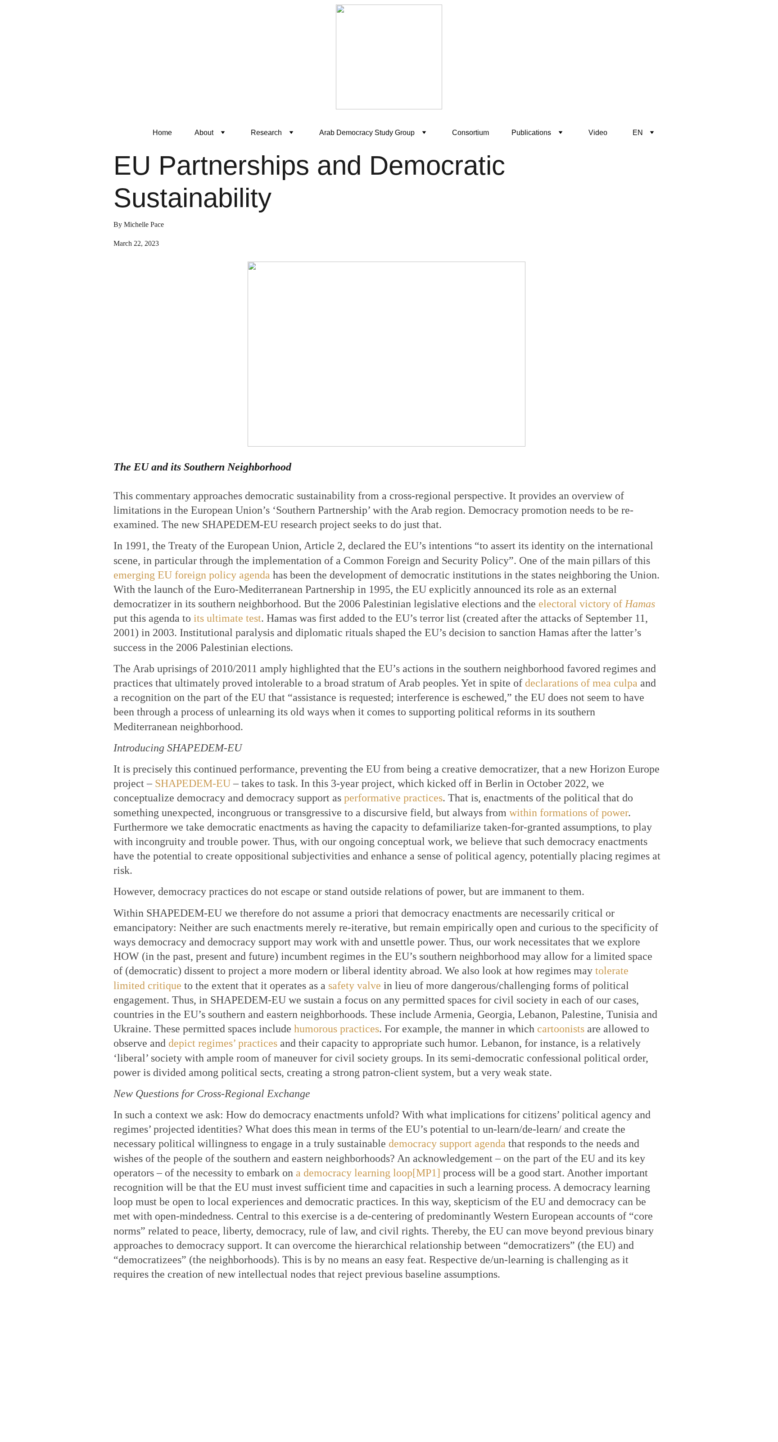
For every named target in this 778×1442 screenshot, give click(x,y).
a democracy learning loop (354, 1173)
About (203, 132)
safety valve (354, 985)
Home (162, 132)
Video (597, 132)
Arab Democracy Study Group (367, 132)
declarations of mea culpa (581, 683)
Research (266, 132)
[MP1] (426, 1173)
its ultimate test (227, 618)
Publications (531, 132)
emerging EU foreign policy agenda (191, 575)
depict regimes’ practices (222, 1043)
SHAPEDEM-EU (193, 783)
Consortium (470, 132)
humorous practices (336, 1029)
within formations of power (568, 812)
